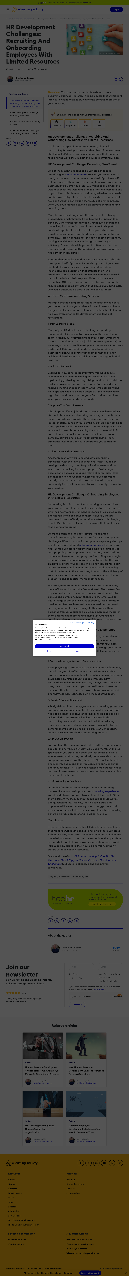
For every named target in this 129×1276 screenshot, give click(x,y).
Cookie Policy (88, 623)
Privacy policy (76, 623)
